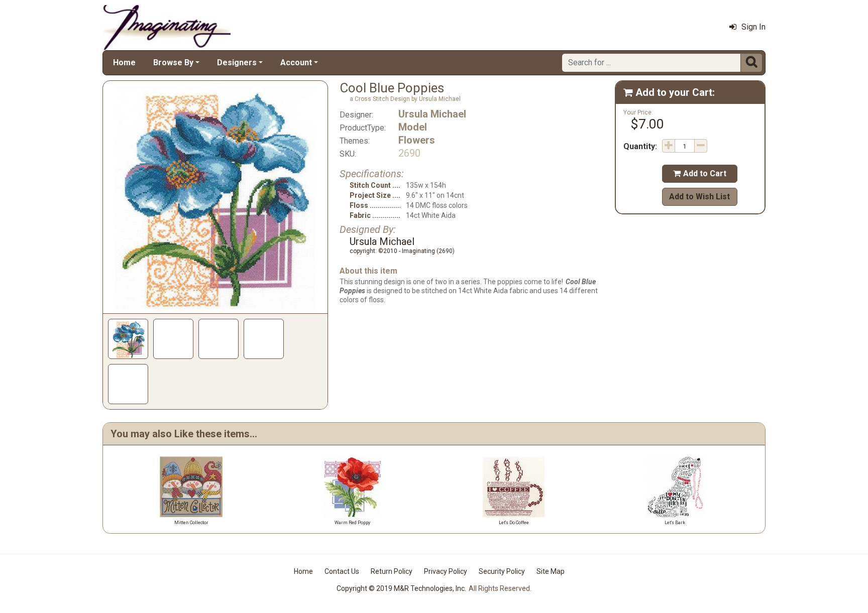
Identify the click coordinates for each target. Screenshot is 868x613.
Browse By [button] (173, 62)
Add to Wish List (699, 196)
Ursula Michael (432, 114)
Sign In (753, 27)
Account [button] (296, 62)
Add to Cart (699, 173)
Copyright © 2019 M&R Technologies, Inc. (401, 588)
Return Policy (391, 571)
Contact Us (341, 571)
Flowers (416, 140)
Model (412, 127)
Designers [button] (237, 62)
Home (124, 62)
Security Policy (502, 571)
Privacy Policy (445, 571)
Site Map (550, 571)
